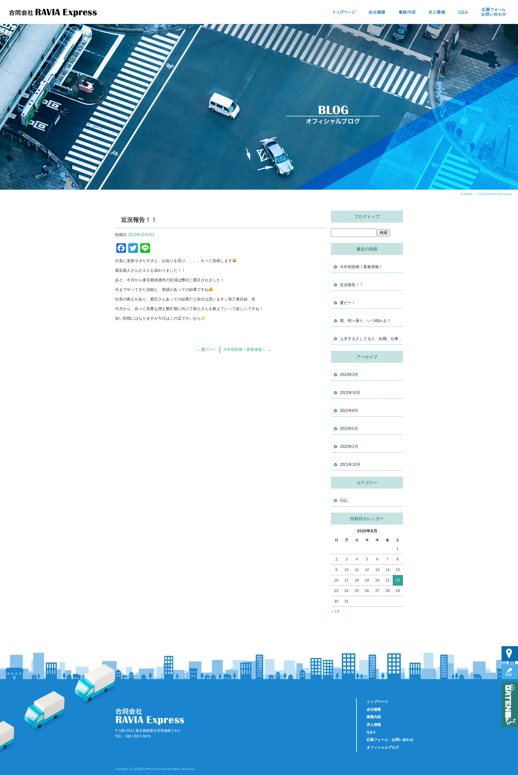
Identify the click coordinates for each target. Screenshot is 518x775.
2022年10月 (350, 392)
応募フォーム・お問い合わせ (493, 12)
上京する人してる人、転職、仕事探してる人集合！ (371, 338)
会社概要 (377, 12)
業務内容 (407, 12)
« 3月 (335, 611)
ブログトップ (367, 216)
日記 (344, 500)
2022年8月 (349, 410)
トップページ (344, 12)
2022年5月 (349, 428)
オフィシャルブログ (383, 747)
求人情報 (437, 12)
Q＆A (463, 12)
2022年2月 (349, 446)
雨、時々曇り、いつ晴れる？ (365, 320)
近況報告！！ (351, 284)
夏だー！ (206, 349)
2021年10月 (350, 464)
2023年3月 (349, 374)
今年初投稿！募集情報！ (247, 349)
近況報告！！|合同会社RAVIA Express (486, 194)
